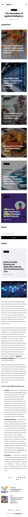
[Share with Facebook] (17, 477)
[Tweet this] (18, 477)
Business (14, 9)
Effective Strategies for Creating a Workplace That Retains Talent (13, 115)
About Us (18, 510)
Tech (5, 65)
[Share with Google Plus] (20, 477)
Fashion (12, 251)
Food (5, 32)
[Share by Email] (18, 479)
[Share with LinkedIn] (22, 477)
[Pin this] (24, 477)
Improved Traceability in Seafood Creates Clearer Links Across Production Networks (13, 49)
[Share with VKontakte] (17, 479)
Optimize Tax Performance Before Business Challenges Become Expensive (12, 212)
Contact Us (10, 510)
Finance (6, 196)
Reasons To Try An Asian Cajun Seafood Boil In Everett (13, 148)
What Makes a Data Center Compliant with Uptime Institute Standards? (13, 81)
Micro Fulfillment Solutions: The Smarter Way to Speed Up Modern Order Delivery (13, 180)
